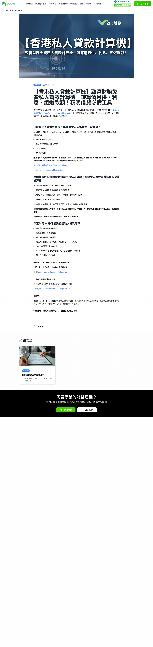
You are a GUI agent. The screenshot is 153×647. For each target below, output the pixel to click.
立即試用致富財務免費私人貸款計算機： (52, 165)
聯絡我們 (89, 409)
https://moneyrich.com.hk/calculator (57, 112)
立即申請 (144, 3)
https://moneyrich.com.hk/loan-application (51, 288)
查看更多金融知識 (16, 10)
